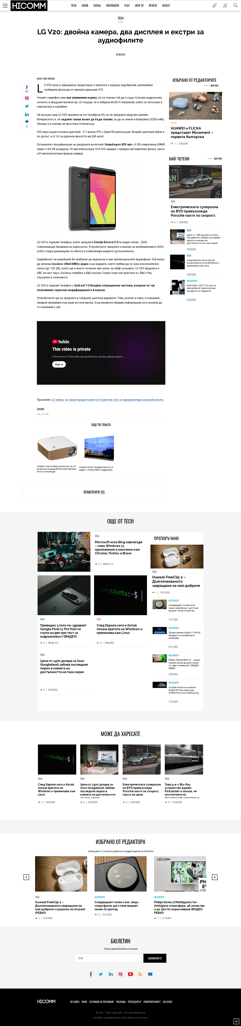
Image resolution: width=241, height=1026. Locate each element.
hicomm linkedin (111, 974)
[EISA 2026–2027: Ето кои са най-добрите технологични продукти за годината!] (177, 287)
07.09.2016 (120, 54)
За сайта (74, 1002)
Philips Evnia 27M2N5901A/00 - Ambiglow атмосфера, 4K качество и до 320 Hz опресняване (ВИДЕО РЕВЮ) (179, 907)
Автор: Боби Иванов (46, 78)
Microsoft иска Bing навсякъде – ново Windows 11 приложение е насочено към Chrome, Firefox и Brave (118, 547)
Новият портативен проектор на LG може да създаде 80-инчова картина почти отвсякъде (56, 469)
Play (127, 5)
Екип (84, 1002)
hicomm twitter (101, 974)
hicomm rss (140, 974)
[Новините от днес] (214, 5)
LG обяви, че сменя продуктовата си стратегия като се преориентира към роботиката (107, 399)
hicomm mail (150, 974)
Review (153, 5)
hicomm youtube (130, 974)
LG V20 (44, 414)
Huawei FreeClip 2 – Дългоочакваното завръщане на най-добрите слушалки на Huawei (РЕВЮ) (176, 583)
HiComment (112, 5)
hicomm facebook (91, 974)
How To (139, 5)
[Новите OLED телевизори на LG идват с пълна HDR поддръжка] (99, 448)
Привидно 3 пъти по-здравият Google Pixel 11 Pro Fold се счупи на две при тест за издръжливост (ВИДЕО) (63, 630)
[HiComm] (29, 5)
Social (97, 5)
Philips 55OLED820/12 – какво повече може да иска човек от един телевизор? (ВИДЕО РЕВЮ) (184, 664)
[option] (195, 239)
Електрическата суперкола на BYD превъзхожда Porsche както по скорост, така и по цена (194, 213)
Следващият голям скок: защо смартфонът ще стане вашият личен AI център (183, 608)
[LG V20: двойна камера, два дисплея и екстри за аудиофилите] (27, 99)
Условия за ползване (101, 1002)
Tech (73, 5)
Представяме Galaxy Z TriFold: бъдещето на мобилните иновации (185, 635)
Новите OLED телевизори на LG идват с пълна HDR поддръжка (96, 468)
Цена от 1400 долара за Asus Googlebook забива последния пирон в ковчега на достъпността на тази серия (203, 239)
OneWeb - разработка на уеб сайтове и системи (120, 1017)
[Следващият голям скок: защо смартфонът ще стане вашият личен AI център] (160, 604)
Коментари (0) (94, 492)
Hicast (166, 5)
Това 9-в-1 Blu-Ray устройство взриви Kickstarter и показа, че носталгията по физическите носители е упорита (182, 793)
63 (26, 91)
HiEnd (85, 5)
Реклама (121, 1002)
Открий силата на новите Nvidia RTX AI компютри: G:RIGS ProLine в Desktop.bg (183, 690)
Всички (214, 85)
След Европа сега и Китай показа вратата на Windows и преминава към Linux (203, 263)
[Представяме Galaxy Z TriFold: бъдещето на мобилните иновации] (160, 631)
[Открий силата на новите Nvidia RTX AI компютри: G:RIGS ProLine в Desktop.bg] (160, 685)
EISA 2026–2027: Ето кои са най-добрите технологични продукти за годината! (201, 288)
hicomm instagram (120, 974)
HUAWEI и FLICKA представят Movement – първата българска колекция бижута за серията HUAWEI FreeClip (193, 136)
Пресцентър (134, 1002)
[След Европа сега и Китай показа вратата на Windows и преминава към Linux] (177, 262)
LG (38, 414)
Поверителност (152, 1002)
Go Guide (167, 1002)
